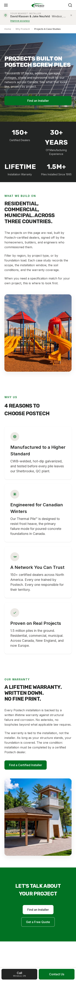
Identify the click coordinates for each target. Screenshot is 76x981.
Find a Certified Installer (25, 765)
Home (7, 29)
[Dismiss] (71, 15)
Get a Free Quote (38, 922)
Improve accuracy (20, 20)
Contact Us (56, 974)
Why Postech (22, 29)
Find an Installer (38, 100)
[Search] (70, 5)
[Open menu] (6, 5)
